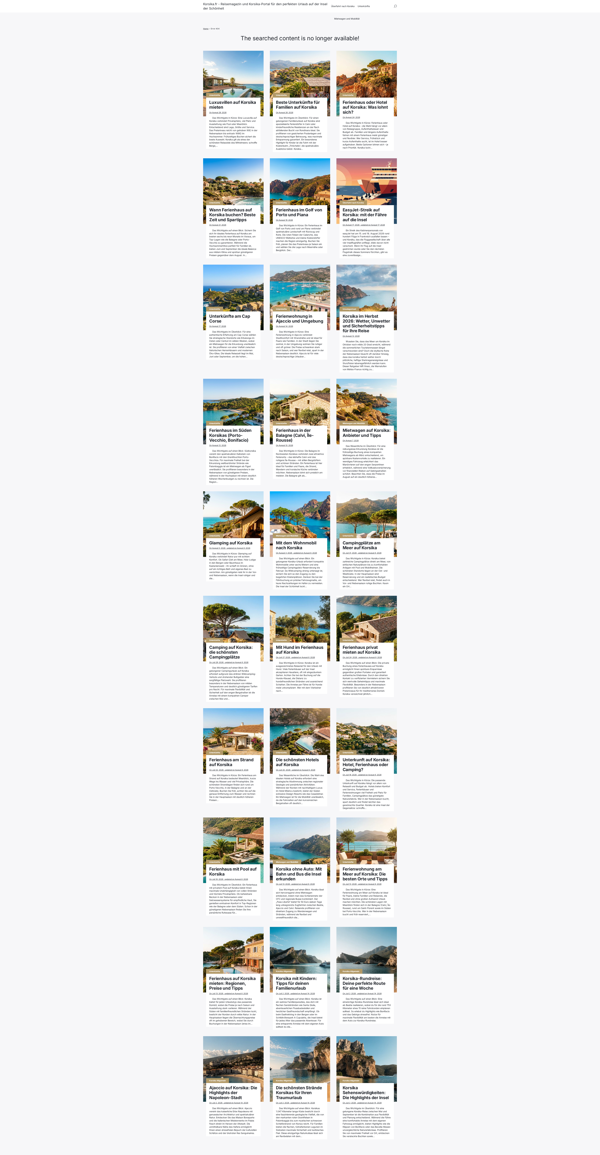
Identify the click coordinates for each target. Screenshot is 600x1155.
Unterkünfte (364, 6)
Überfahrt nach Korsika (343, 6)
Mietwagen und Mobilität (347, 18)
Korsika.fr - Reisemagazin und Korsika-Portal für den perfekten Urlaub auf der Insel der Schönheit (265, 6)
